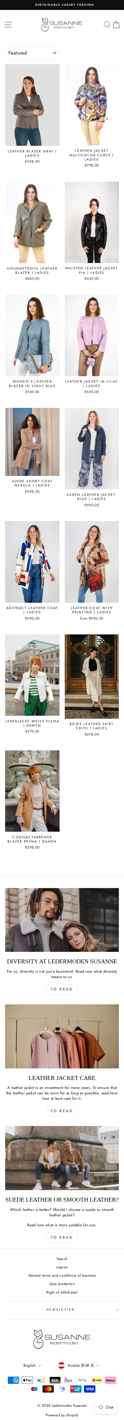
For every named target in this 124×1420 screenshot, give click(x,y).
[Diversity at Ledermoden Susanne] (62, 920)
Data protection (62, 1283)
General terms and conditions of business (62, 1275)
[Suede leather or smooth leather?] (62, 1158)
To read (62, 989)
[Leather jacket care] (62, 1036)
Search (62, 1258)
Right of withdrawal (62, 1292)
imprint (61, 1267)
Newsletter (60, 1309)
